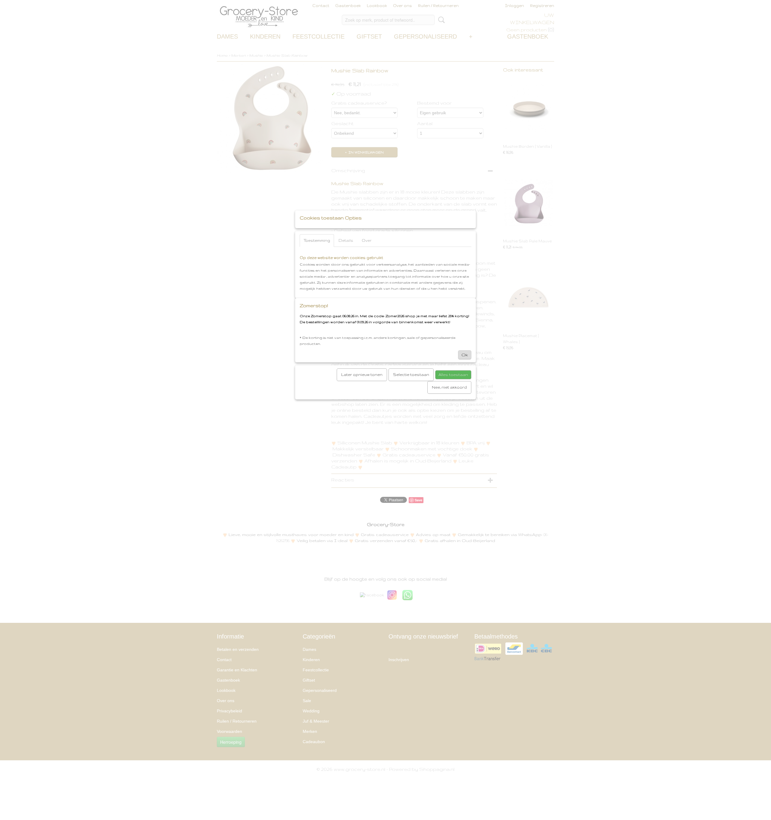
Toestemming (317, 240)
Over (367, 240)
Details (346, 240)
